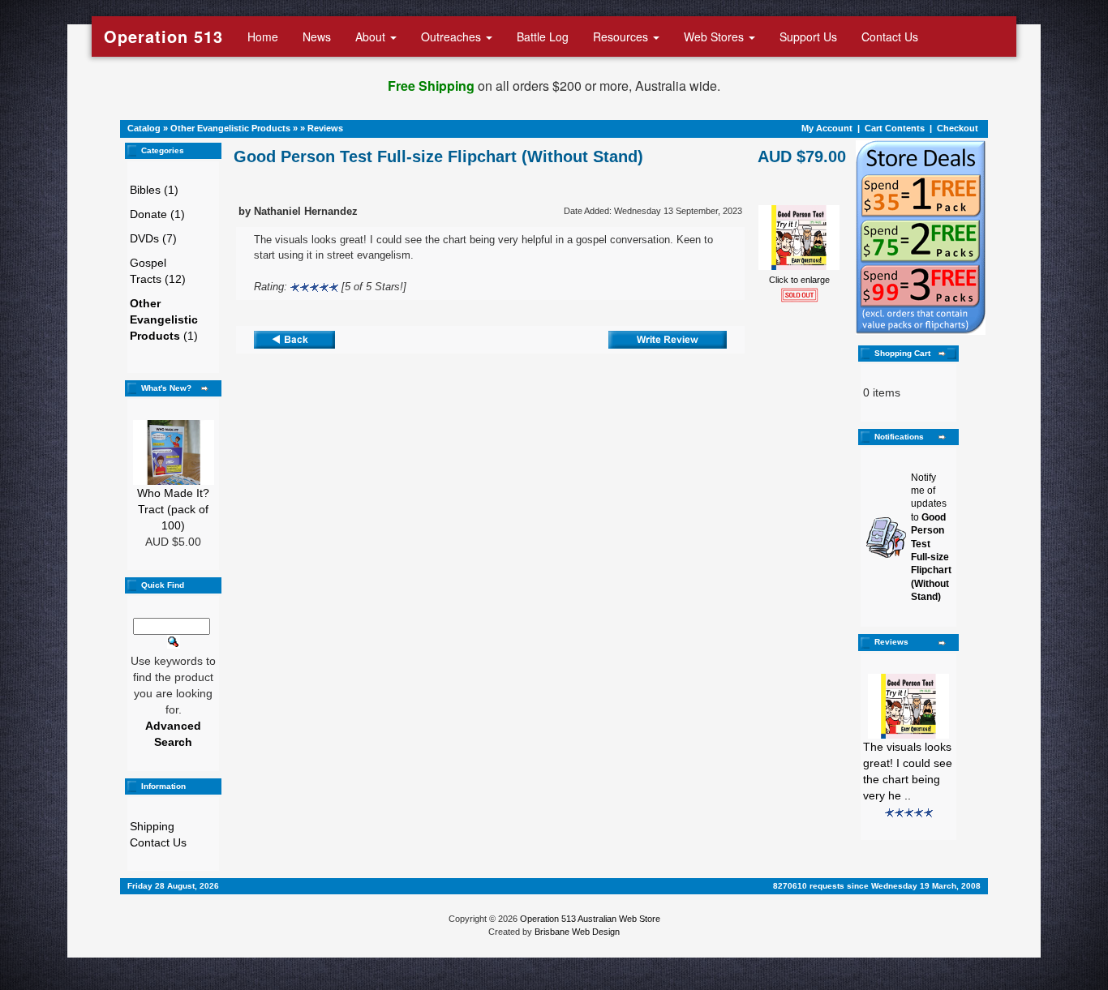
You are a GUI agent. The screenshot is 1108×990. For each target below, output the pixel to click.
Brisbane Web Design (577, 931)
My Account (826, 128)
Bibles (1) (154, 189)
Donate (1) (157, 214)
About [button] (372, 36)
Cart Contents (895, 128)
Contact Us (889, 36)
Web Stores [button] (715, 36)
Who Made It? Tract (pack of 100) (173, 509)
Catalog (144, 128)
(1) (164, 319)
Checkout (957, 128)
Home (262, 36)
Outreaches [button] (452, 36)
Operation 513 (163, 36)
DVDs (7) (153, 238)
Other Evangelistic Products (230, 128)
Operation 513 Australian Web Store (590, 919)
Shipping (152, 826)
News (317, 36)
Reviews (325, 128)
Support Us (808, 36)
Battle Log (543, 36)
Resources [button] (622, 36)
